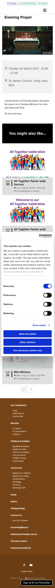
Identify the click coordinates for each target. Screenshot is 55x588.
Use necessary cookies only (27, 350)
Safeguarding (18, 508)
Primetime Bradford (21, 548)
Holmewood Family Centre (24, 534)
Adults (14, 501)
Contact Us (16, 515)
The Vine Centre (19, 541)
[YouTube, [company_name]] (31, 565)
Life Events (16, 467)
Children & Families (20, 441)
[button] (27, 10)
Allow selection (27, 342)
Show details (39, 325)
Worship (15, 423)
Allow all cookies (27, 334)
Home (13, 494)
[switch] (47, 295)
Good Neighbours (19, 527)
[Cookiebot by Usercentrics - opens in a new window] (39, 236)
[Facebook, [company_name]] (24, 565)
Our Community (18, 405)
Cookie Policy (27, 571)
